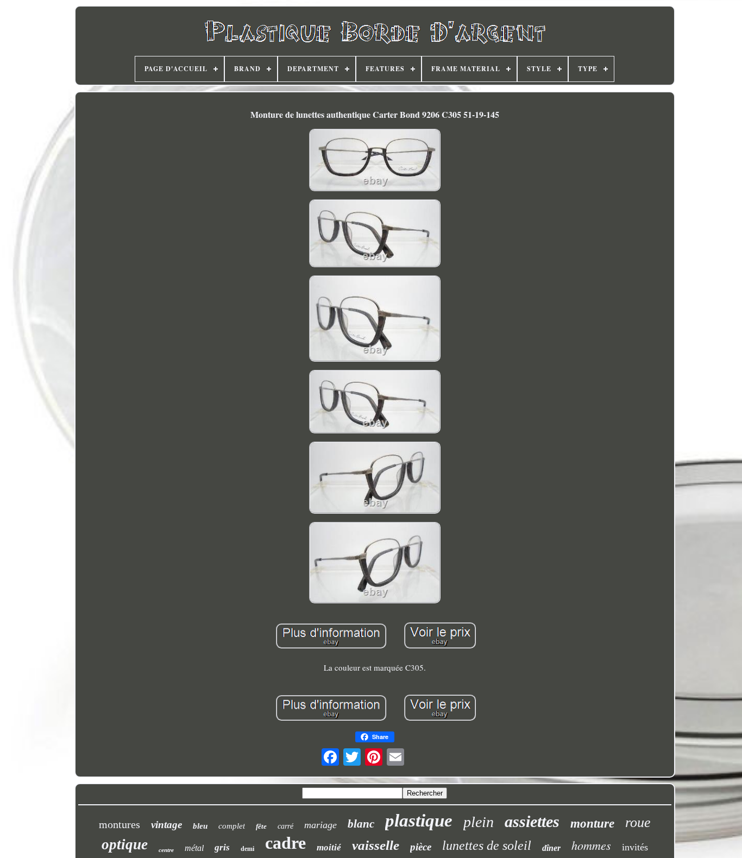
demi (247, 849)
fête (261, 826)
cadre (285, 843)
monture (592, 823)
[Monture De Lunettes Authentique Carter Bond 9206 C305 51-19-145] (375, 161)
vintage (166, 824)
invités (635, 847)
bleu (200, 826)
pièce (420, 847)
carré (285, 826)
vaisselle (375, 845)
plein (478, 821)
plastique (418, 820)
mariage (320, 824)
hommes (591, 845)
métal (194, 848)
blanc (361, 823)
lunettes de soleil (486, 845)
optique (125, 844)
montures (119, 824)
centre (166, 850)
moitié (329, 847)
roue (638, 822)
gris (222, 847)
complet (231, 826)
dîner (551, 848)
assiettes (532, 821)
